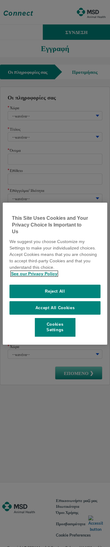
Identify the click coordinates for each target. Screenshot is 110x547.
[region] (55, 273)
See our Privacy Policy (34, 273)
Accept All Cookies (55, 307)
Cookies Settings (55, 327)
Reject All (55, 291)
